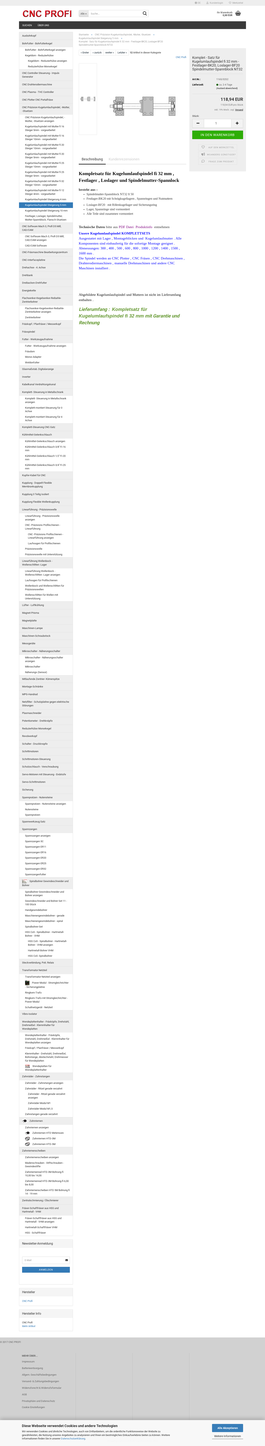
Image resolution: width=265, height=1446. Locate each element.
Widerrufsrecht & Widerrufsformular (41, 1387)
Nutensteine (31, 809)
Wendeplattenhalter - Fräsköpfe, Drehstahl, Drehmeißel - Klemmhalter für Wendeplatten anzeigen (47, 1039)
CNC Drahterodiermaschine (37, 84)
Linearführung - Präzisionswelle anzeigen (42, 517)
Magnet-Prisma (30, 612)
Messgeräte (28, 643)
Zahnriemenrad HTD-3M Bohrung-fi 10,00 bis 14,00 (44, 1173)
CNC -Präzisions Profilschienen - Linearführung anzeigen (45, 536)
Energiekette (29, 290)
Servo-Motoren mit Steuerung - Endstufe (44, 774)
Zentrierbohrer (33, 317)
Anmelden (46, 1269)
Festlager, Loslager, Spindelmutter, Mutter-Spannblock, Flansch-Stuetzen (45, 218)
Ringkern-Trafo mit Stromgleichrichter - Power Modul (46, 1000)
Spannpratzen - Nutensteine (37, 797)
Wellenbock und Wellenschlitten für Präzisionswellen (44, 587)
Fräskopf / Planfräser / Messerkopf (41, 324)
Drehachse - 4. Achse (34, 267)
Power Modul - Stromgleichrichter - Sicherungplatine (46, 984)
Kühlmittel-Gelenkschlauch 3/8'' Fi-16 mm (45, 448)
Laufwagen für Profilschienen (44, 543)
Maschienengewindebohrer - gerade (44, 915)
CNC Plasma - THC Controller (38, 92)
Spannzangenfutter (35, 874)
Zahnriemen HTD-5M (43, 1144)
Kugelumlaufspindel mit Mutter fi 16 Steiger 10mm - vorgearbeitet (44, 137)
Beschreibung (92, 159)
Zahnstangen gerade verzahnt (41, 1114)
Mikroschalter (32, 666)
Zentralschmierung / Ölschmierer (40, 1200)
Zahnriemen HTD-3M (43, 1138)
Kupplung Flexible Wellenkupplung (41, 501)
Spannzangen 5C (34, 841)
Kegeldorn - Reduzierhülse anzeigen (47, 60)
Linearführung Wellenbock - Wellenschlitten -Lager (37, 563)
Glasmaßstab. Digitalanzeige (38, 369)
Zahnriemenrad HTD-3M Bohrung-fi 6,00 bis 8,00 (47, 1183)
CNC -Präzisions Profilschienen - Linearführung (42, 527)
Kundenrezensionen (124, 159)
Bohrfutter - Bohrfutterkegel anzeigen (45, 49)
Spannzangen (29, 829)
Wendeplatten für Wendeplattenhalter (38, 1068)
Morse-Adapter (33, 356)
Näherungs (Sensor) (36, 672)
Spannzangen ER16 (35, 852)
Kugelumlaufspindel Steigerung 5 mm (45, 205)
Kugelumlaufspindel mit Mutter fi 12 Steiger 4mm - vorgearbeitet (44, 192)
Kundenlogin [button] (216, 3)
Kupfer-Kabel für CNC (34, 475)
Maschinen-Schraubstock (36, 635)
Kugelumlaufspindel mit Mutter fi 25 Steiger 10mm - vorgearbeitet (44, 165)
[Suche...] (145, 13)
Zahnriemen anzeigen (37, 1127)
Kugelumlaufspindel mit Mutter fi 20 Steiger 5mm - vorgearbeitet (44, 155)
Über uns (43, 25)
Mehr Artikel (28, 1326)
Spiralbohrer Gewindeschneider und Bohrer (45, 883)
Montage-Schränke (32, 686)
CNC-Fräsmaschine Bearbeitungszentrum (45, 252)
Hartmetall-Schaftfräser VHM (41, 1227)
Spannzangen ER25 (35, 863)
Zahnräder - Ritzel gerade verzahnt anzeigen (46, 1096)
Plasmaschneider (31, 713)
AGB (24, 1394)
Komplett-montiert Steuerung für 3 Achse (43, 409)
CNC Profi (181, 57)
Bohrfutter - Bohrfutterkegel (37, 43)
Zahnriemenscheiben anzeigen (42, 1157)
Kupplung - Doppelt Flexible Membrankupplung (37, 484)
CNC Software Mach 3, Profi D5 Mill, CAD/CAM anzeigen (44, 238)
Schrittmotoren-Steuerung (36, 759)
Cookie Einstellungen (33, 1407)
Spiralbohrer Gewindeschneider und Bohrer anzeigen (44, 893)
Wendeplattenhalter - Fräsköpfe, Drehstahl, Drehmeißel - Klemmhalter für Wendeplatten (45, 1025)
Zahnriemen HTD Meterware (48, 1132)
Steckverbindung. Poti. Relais (38, 962)
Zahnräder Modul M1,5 (40, 1108)
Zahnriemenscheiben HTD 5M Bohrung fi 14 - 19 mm (47, 1192)
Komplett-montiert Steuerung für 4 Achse (43, 418)
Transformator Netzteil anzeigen (42, 976)
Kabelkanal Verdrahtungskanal (39, 384)
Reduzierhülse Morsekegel (42, 66)
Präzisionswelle (33, 548)
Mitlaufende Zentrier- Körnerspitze (41, 679)
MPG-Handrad (30, 694)
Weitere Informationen (227, 1436)
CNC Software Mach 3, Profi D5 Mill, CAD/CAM (41, 228)
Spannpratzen (32, 814)
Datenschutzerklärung (73, 1438)
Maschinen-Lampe (32, 628)
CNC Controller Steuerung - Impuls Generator (40, 75)
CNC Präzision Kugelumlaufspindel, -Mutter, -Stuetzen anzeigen (45, 119)
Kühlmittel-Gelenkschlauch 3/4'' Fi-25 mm (45, 467)
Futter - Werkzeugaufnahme (37, 339)
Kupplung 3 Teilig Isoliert (35, 494)
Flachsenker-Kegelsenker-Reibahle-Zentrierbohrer (41, 300)
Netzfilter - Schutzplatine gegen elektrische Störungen (45, 703)
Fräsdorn (30, 351)
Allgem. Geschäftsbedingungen (39, 1374)
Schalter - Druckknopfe (35, 743)
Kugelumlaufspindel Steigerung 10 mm (46, 210)
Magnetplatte (29, 620)
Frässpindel (28, 331)
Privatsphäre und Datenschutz (38, 1401)
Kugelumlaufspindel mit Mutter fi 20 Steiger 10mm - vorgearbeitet (44, 146)
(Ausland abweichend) (227, 88)
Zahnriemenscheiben (33, 1150)
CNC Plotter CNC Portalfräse (37, 99)
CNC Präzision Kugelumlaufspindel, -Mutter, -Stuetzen (46, 109)
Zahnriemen (36, 1120)
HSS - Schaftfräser (35, 1232)
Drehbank (27, 275)
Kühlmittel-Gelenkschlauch (37, 434)
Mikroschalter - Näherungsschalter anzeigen (44, 659)
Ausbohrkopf (29, 35)
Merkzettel (237, 3)
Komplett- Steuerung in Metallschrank (42, 392)
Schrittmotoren (30, 751)
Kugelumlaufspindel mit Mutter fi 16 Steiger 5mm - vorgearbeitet (44, 128)
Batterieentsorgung (32, 1368)
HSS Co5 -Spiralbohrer (40, 955)
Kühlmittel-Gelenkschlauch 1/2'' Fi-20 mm (45, 457)
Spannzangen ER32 (35, 868)
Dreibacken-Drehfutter (34, 282)
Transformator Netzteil (34, 970)
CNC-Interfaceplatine (33, 259)
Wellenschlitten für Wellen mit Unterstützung (41, 596)
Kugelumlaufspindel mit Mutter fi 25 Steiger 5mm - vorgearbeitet (44, 174)
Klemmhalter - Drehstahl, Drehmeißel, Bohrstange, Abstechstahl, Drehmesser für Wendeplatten (46, 1057)
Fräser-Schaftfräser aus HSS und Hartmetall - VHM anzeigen (43, 1220)
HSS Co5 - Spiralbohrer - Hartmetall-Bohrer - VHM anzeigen (47, 943)
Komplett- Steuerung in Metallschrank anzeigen (45, 400)
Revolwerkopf (29, 736)
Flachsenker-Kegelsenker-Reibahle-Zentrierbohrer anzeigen (44, 310)
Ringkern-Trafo (33, 992)
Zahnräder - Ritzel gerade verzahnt (43, 1088)
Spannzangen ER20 (35, 857)
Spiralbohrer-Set (34, 926)
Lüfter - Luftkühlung (33, 605)
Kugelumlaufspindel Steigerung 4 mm (45, 199)
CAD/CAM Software (36, 245)
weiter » (109, 52)
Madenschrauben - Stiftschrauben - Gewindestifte (44, 1164)
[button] (198, 3)
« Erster (85, 52)
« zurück (97, 52)
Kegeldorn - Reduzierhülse (39, 55)
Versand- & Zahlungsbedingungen (40, 1381)
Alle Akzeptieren (227, 1428)
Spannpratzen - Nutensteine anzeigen (45, 803)
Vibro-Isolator (29, 1013)
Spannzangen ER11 (35, 846)
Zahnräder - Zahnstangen (36, 1076)
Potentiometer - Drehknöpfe (37, 720)
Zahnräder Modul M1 (39, 1103)
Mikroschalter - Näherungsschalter (41, 651)
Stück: (195, 116)
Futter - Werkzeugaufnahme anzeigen (45, 345)
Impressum (28, 1361)
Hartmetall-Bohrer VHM (40, 950)
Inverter (26, 376)
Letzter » (122, 52)
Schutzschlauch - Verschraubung (40, 766)
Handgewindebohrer (36, 910)
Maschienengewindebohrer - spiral (44, 921)
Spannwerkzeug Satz (33, 821)
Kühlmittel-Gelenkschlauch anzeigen (45, 441)
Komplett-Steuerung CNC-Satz (38, 427)
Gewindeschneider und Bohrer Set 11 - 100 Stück (46, 902)
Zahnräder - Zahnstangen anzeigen (44, 1083)
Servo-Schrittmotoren (33, 781)
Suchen (27, 25)
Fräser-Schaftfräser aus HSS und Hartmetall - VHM (40, 1210)
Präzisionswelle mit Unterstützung (43, 554)
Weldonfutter (32, 362)
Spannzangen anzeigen (37, 835)
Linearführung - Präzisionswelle (39, 509)
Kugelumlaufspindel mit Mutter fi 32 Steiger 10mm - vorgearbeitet (44, 183)
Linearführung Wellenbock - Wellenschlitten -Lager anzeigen (42, 573)
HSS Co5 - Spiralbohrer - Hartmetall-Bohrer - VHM (44, 934)
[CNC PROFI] (47, 13)
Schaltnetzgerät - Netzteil (39, 1007)
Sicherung (27, 789)
